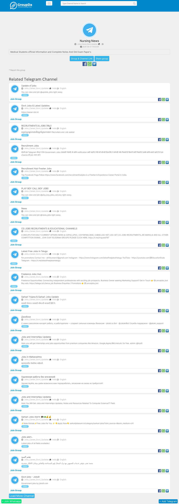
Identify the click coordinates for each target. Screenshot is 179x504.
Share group (102, 58)
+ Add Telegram (168, 501)
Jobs (25, 95)
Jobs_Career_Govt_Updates (87, 44)
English (63, 88)
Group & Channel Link (82, 58)
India (54, 88)
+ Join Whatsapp (11, 501)
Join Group (15, 99)
